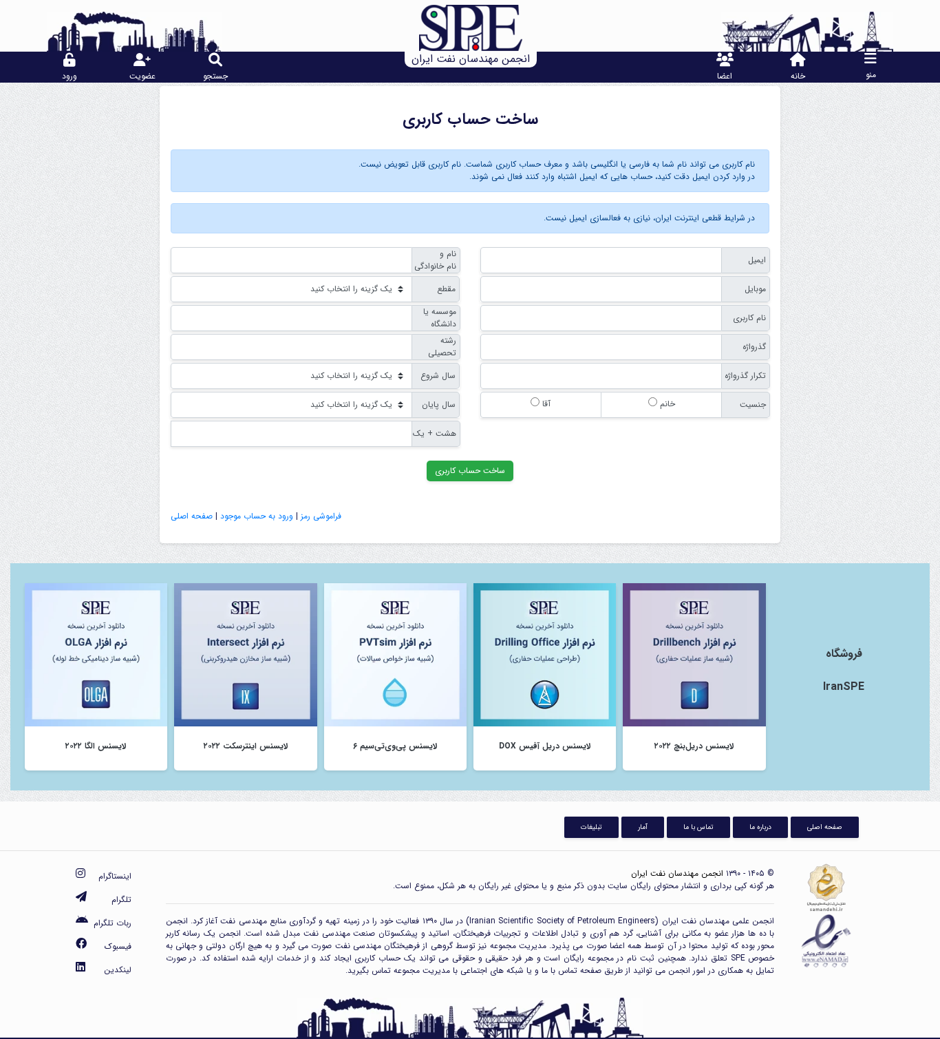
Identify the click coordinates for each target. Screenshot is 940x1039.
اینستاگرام (114, 876)
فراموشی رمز (321, 516)
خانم (666, 403)
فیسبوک (118, 946)
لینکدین (117, 969)
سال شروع (438, 375)
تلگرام (121, 899)
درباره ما (760, 826)
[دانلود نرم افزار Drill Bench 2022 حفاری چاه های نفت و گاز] (694, 654)
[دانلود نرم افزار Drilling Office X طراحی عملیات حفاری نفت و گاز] (544, 654)
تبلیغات (591, 826)
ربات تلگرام (112, 923)
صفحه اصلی (192, 516)
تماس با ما (698, 826)
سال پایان (439, 404)
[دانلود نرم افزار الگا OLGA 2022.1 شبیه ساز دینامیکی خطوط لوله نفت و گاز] (96, 654)
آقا (545, 403)
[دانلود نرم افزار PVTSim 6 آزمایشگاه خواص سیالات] (395, 654)
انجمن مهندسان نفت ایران (677, 873)
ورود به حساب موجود (256, 516)
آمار (643, 826)
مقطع (446, 288)
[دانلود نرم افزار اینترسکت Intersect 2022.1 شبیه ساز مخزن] (245, 654)
